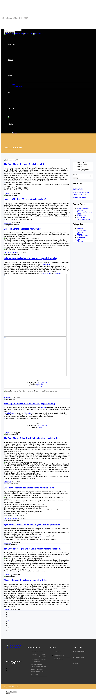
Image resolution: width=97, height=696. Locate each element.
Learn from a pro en (10, 252)
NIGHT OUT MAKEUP (79, 198)
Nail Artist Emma (9, 413)
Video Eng (80, 241)
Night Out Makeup (59, 659)
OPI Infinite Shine (82, 215)
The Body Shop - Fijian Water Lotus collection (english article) (32, 548)
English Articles (81, 230)
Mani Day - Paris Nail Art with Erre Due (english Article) (29, 403)
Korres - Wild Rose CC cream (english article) (25, 199)
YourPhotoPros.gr (42, 382)
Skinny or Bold (81, 217)
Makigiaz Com (59, 273)
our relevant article (39, 536)
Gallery (10, 75)
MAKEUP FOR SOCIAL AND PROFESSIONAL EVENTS (81, 193)
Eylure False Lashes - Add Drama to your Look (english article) (32, 524)
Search (75, 174)
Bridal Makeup (57, 652)
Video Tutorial (47, 273)
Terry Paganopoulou (39, 386)
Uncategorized (81, 237)
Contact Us (11, 108)
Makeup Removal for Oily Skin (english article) (25, 580)
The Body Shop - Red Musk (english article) (24, 164)
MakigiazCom (40, 384)
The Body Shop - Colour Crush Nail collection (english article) (32, 438)
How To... (79, 234)
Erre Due (43, 408)
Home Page (11, 44)
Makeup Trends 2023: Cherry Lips (83, 209)
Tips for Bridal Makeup (83, 219)
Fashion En (80, 232)
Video (78, 239)
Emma (40, 427)
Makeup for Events (59, 655)
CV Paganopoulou (17, 86)
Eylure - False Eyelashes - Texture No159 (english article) (30, 258)
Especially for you (33, 647)
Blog (9, 93)
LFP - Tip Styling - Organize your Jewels (22, 229)
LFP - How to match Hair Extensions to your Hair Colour (29, 487)
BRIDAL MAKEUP (78, 189)
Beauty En (7, 193)
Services (10, 60)
